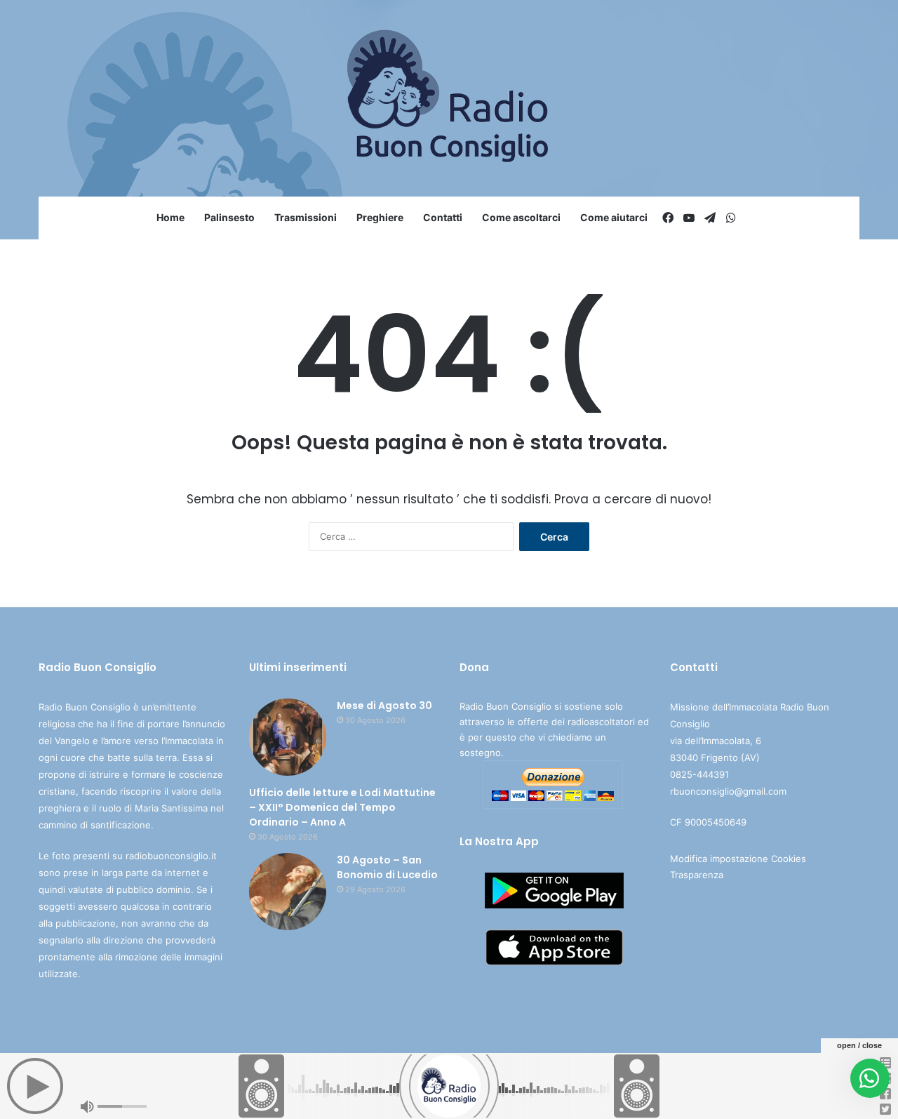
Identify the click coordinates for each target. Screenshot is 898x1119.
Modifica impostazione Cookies (738, 858)
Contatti (442, 217)
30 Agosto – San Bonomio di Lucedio (387, 867)
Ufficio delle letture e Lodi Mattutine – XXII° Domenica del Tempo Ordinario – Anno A (342, 807)
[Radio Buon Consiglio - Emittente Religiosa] (449, 98)
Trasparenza (696, 874)
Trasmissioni (305, 217)
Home (170, 217)
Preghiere (379, 217)
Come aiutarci (614, 217)
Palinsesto (229, 217)
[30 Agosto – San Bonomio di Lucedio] (287, 891)
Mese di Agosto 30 (384, 705)
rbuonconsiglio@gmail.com (728, 791)
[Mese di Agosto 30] (287, 737)
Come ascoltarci (521, 217)
